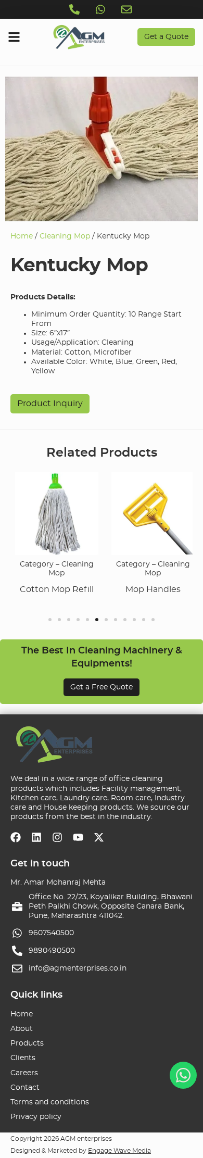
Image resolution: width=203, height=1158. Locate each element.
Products (27, 1043)
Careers (24, 1073)
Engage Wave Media (119, 1151)
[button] (50, 619)
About (21, 1029)
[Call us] (75, 9)
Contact (25, 1087)
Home (21, 236)
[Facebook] (15, 837)
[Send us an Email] (127, 9)
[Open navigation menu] (14, 37)
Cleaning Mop (65, 236)
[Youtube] (78, 837)
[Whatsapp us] (101, 9)
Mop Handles (151, 589)
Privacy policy (35, 1117)
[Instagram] (57, 837)
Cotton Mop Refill (55, 589)
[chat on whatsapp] (183, 1075)
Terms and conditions (49, 1102)
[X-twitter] (99, 837)
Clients (22, 1058)
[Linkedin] (36, 837)
